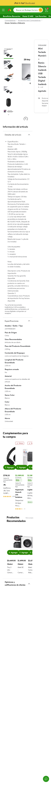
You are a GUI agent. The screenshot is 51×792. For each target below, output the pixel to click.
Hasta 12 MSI (27, 16)
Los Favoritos (40, 16)
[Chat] (46, 779)
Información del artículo (15, 126)
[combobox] (28, 10)
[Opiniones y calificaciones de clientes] (29, 583)
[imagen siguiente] (8, 114)
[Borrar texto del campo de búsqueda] (36, 10)
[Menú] (4, 10)
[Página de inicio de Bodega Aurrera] (9, 10)
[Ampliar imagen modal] (26, 119)
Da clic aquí (30, 3)
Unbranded (42, 45)
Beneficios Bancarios (11, 16)
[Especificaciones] (29, 321)
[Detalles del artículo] (29, 135)
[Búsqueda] (40, 10)
